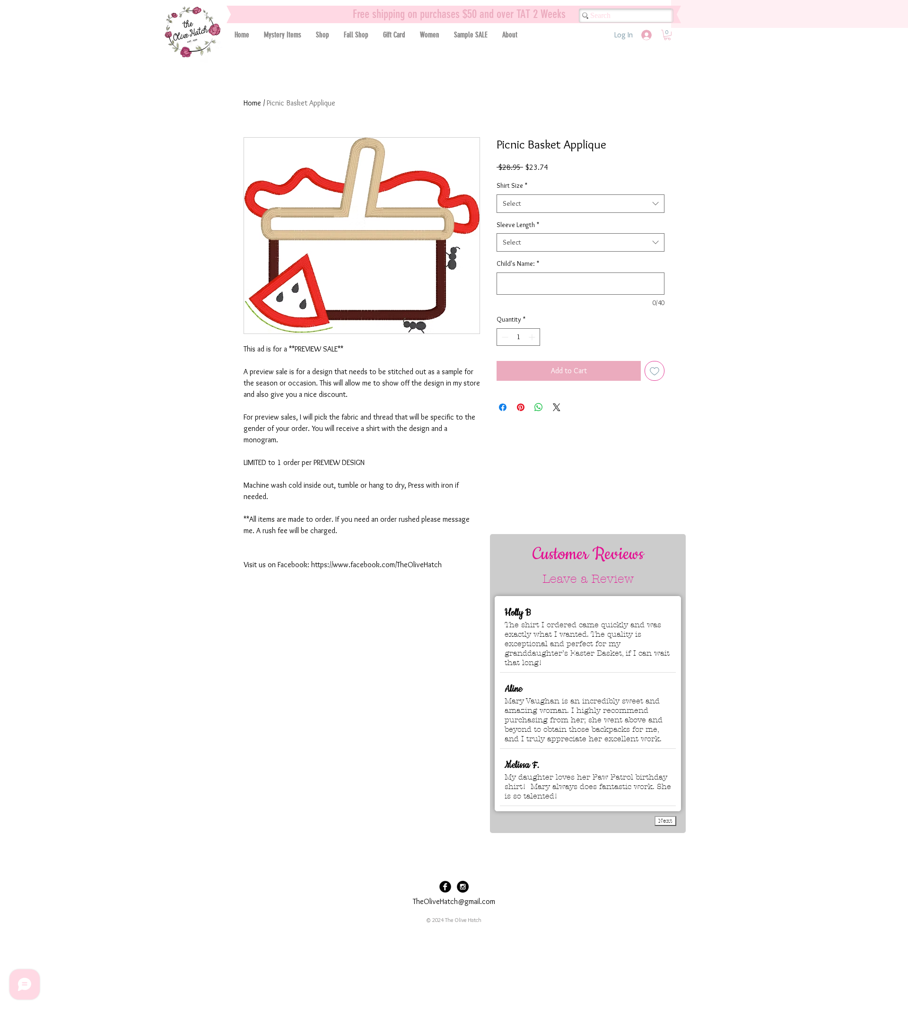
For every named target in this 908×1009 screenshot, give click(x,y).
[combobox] (580, 203)
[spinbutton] (518, 337)
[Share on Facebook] (502, 407)
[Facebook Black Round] (445, 887)
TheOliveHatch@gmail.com (454, 901)
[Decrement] (504, 337)
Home (252, 102)
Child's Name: (518, 263)
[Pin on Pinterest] (520, 407)
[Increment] (533, 337)
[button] (322, 35)
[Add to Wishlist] (654, 371)
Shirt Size (512, 185)
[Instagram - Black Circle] (463, 887)
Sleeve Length (518, 224)
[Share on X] (556, 407)
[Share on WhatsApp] (538, 407)
